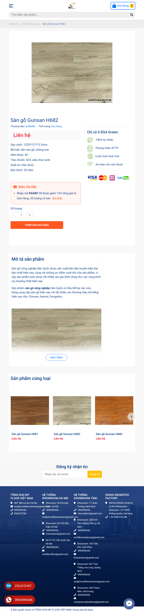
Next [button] (131, 416)
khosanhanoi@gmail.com (86, 557)
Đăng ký (95, 474)
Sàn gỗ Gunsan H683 (109, 434)
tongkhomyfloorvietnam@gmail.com (32, 506)
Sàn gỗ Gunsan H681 (25, 434)
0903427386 (20, 513)
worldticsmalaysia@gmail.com (89, 537)
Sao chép (57, 198)
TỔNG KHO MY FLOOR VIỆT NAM (53, 609)
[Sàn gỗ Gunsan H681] (30, 410)
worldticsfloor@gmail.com (55, 554)
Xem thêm (56, 357)
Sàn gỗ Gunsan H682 (67, 434)
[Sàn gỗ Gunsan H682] (72, 410)
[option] (30, 416)
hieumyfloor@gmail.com (89, 513)
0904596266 (20, 510)
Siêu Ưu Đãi (27, 187)
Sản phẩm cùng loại (31, 378)
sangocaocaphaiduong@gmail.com (91, 602)
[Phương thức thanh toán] (108, 178)
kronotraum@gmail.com (58, 533)
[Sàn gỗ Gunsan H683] (114, 410)
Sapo (90, 609)
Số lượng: (16, 208)
